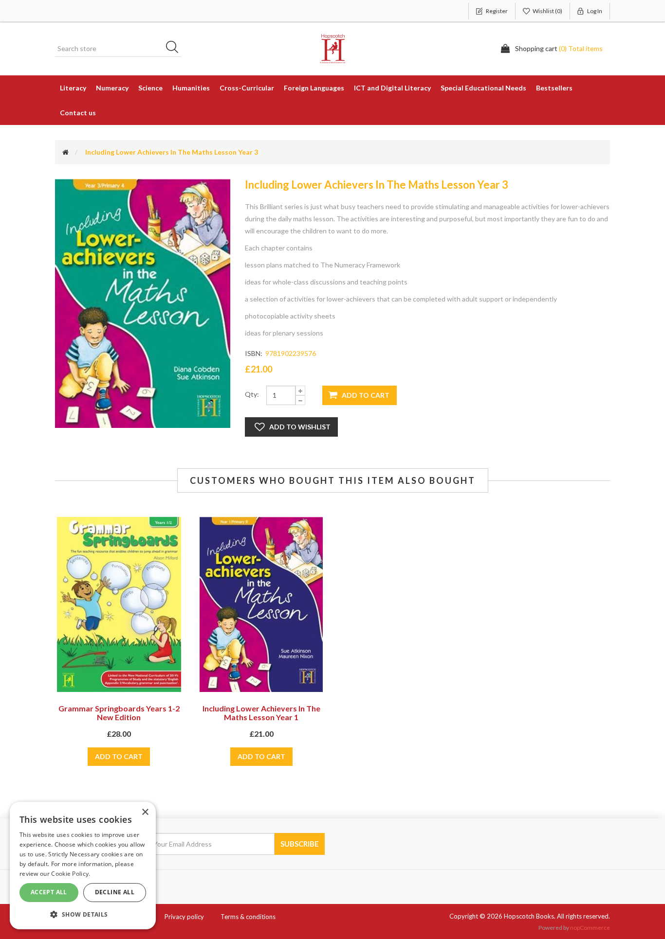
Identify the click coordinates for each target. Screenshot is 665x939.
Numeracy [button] (112, 88)
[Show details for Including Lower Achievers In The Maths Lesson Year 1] (261, 604)
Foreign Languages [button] (314, 88)
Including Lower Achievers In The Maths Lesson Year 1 (261, 713)
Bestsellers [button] (554, 88)
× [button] (144, 812)
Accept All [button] (49, 892)
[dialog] (83, 865)
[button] (82, 914)
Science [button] (150, 88)
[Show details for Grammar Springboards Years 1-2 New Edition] (119, 604)
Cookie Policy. (70, 873)
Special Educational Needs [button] (483, 88)
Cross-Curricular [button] (247, 88)
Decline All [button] (114, 892)
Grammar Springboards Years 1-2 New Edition (119, 713)
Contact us (78, 112)
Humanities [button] (191, 88)
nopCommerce (590, 927)
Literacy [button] (73, 88)
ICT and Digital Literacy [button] (392, 88)
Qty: (252, 394)
